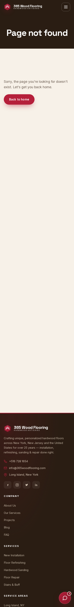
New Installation (14, 555)
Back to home (19, 99)
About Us (10, 505)
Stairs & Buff (12, 584)
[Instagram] (17, 485)
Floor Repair (12, 577)
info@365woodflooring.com (27, 468)
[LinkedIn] (36, 485)
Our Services (12, 513)
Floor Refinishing (14, 562)
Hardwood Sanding (16, 570)
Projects (9, 520)
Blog (7, 527)
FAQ (6, 534)
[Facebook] (7, 485)
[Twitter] (26, 485)
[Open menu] (65, 7)
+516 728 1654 (18, 461)
